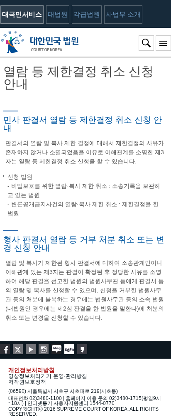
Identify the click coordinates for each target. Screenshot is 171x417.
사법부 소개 (123, 14)
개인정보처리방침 (31, 370)
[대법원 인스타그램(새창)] (44, 349)
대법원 (58, 14)
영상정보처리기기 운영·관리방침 (47, 376)
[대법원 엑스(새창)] (18, 349)
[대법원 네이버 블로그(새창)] (56, 349)
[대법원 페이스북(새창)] (5, 349)
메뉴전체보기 (163, 43)
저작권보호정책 (27, 382)
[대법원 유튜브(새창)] (31, 349)
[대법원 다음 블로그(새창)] (69, 349)
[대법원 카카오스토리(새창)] (82, 349)
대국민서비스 (22, 14)
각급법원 (86, 14)
